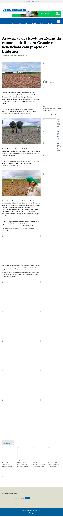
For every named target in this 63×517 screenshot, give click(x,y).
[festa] (52, 180)
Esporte (8, 29)
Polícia (50, 461)
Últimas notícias (17, 24)
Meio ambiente (37, 461)
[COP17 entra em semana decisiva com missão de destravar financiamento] (39, 453)
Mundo (15, 29)
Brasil (50, 24)
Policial (34, 24)
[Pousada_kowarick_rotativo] (52, 69)
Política (27, 24)
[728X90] (36, 13)
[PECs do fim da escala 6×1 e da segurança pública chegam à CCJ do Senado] (23, 453)
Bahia (44, 106)
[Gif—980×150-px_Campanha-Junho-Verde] (31, 480)
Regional (42, 24)
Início (7, 24)
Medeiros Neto (6, 461)
